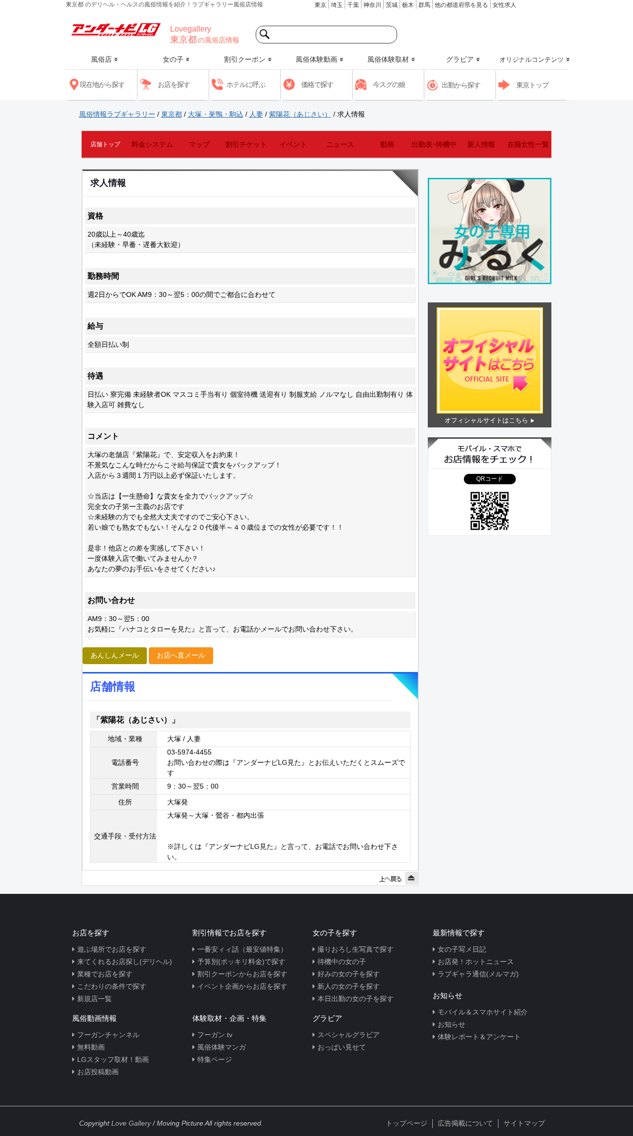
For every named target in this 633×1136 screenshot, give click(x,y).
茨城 (392, 4)
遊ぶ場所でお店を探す (111, 949)
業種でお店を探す (105, 974)
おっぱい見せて (341, 1047)
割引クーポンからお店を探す (242, 974)
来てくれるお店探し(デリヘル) (124, 962)
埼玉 (337, 4)
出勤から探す (461, 85)
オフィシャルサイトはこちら (486, 420)
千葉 (353, 4)
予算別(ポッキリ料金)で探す (241, 962)
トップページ (406, 1123)
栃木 (408, 4)
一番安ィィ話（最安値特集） (242, 949)
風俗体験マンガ (221, 1047)
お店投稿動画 (98, 1072)
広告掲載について (465, 1123)
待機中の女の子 (341, 962)
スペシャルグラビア (348, 1035)
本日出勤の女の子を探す (355, 999)
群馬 (424, 4)
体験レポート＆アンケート (479, 1037)
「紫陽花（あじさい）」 (136, 719)
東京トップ (532, 85)
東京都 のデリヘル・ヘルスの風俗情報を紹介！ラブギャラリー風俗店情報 (164, 4)
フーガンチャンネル (108, 1035)
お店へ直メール (181, 655)
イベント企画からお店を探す (242, 986)
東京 (320, 4)
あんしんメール (114, 655)
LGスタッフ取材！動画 (113, 1059)
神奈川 (372, 4)
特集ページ (214, 1059)
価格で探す (317, 84)
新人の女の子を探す (348, 986)
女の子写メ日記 (462, 949)
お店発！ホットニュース (476, 962)
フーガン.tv (214, 1035)
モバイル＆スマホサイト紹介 (483, 1012)
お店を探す (174, 84)
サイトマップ (524, 1123)
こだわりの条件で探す (111, 986)
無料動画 (91, 1047)
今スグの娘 (389, 84)
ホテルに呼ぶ (245, 84)
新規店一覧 (94, 999)
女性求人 (504, 4)
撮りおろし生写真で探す (355, 949)
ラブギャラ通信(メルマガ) (478, 974)
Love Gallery (131, 1123)
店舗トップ (105, 144)
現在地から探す (102, 84)
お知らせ (451, 1024)
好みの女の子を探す (348, 974)
